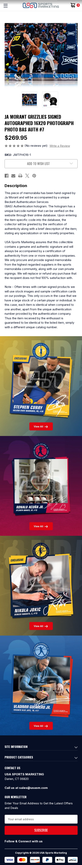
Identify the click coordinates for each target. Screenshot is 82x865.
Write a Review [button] (60, 146)
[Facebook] (7, 176)
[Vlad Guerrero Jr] (41, 685)
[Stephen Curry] (41, 386)
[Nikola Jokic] (41, 585)
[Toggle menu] (5, 5)
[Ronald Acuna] (41, 485)
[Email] (13, 176)
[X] (27, 176)
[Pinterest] (34, 176)
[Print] (20, 176)
